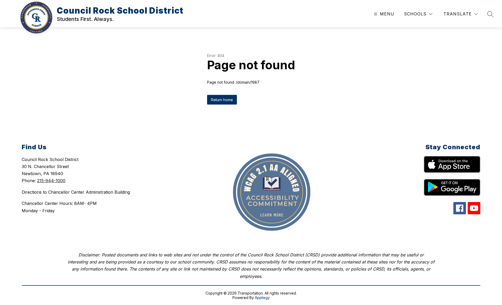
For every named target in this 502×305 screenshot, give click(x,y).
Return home (222, 99)
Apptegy (262, 297)
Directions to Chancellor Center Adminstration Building (76, 192)
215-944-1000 (51, 180)
